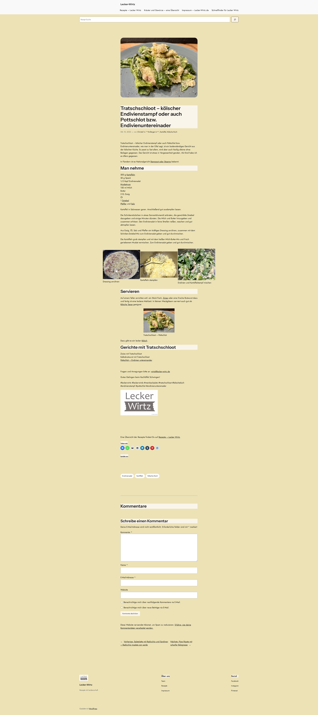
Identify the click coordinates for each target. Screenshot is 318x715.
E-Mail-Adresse (128, 577)
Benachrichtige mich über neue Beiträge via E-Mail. (146, 607)
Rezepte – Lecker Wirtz (169, 437)
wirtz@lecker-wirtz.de (160, 371)
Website (124, 589)
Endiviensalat (127, 476)
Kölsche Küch (172, 132)
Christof (140, 132)
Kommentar (126, 532)
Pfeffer (123, 203)
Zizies (165, 297)
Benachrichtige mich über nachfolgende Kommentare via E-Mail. (152, 602)
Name (124, 564)
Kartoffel (163, 132)
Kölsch (144, 340)
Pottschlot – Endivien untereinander (136, 360)
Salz (133, 203)
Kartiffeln (140, 476)
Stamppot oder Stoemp (160, 161)
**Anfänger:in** (152, 132)
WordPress (93, 708)
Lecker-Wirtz (127, 4)
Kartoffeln (131, 174)
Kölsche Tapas (126, 304)
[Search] (234, 19)
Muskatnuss (125, 184)
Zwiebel (125, 200)
